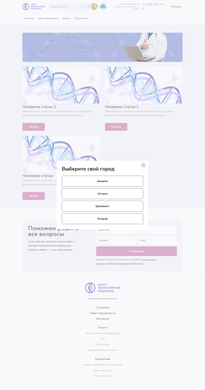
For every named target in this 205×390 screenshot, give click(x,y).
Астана (102, 194)
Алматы (102, 181)
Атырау (102, 219)
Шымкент (102, 206)
